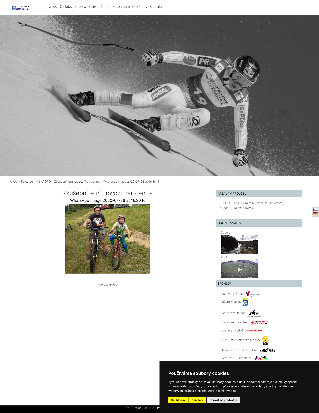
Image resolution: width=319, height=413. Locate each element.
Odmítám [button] (197, 400)
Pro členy (139, 6)
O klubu (66, 6)
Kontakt (156, 6)
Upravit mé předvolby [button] (223, 400)
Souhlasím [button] (178, 400)
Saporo (80, 6)
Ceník (105, 6)
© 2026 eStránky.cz (141, 407)
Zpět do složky (107, 285)
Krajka (93, 6)
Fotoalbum (121, 6)
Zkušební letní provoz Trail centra (77, 181)
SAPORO (45, 181)
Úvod (53, 6)
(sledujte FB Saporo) (269, 203)
